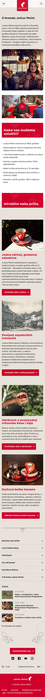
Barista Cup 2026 (11, 541)
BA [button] (38, 667)
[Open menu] (3, 3)
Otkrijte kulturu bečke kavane (20, 515)
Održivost (7, 555)
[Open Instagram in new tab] (32, 658)
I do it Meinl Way (10, 548)
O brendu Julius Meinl (13, 577)
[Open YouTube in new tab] (25, 658)
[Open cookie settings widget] (4, 693)
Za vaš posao (8, 562)
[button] (41, 3)
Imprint (14, 690)
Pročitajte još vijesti (12, 626)
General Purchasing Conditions (17, 693)
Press (4, 690)
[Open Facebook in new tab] (19, 658)
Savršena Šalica (10, 570)
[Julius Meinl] (22, 5)
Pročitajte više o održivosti (18, 446)
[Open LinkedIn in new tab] (12, 658)
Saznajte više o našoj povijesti (20, 372)
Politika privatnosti (31, 690)
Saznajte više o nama (15, 292)
